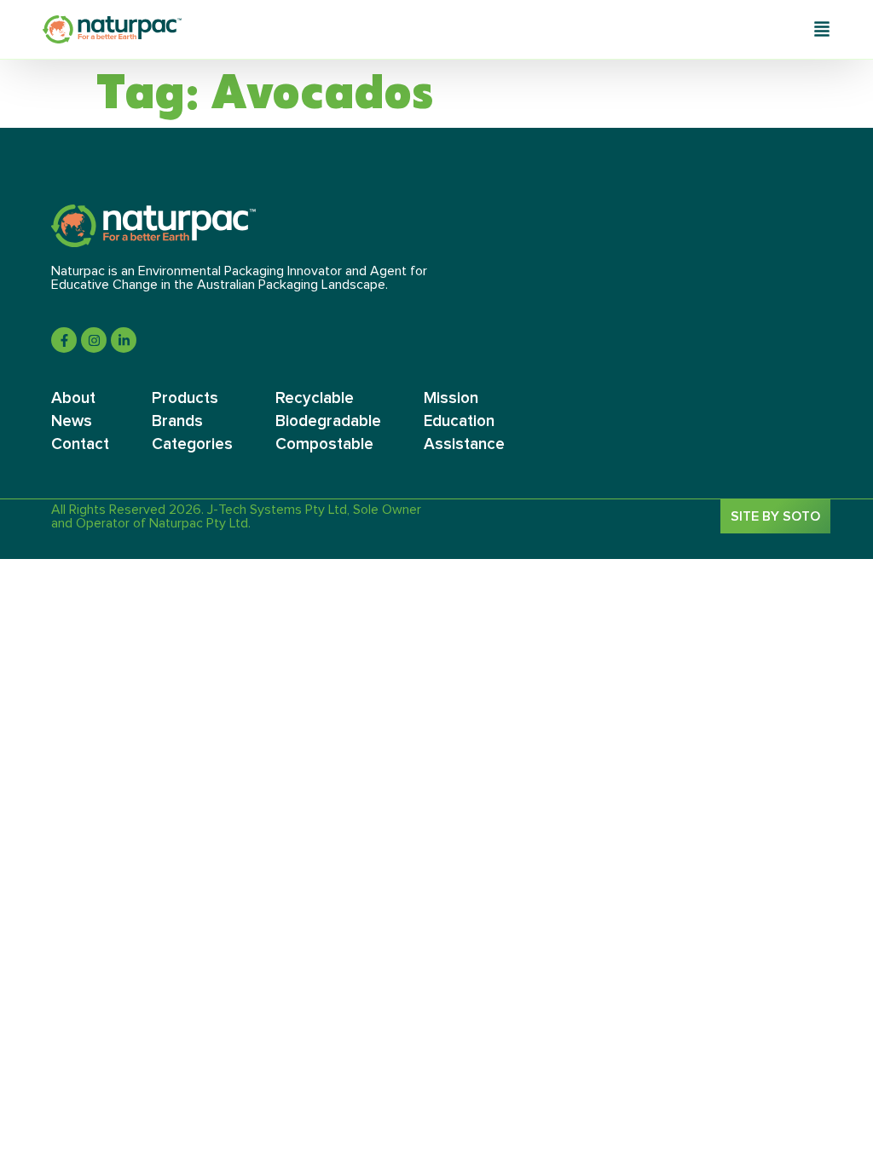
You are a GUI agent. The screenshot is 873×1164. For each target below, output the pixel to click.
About (73, 398)
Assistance (464, 444)
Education (459, 421)
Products (185, 398)
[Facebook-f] (64, 340)
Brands (177, 421)
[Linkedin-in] (123, 340)
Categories (192, 444)
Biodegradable (328, 421)
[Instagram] (94, 340)
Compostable (324, 444)
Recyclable (314, 398)
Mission (451, 398)
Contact (80, 444)
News (71, 421)
